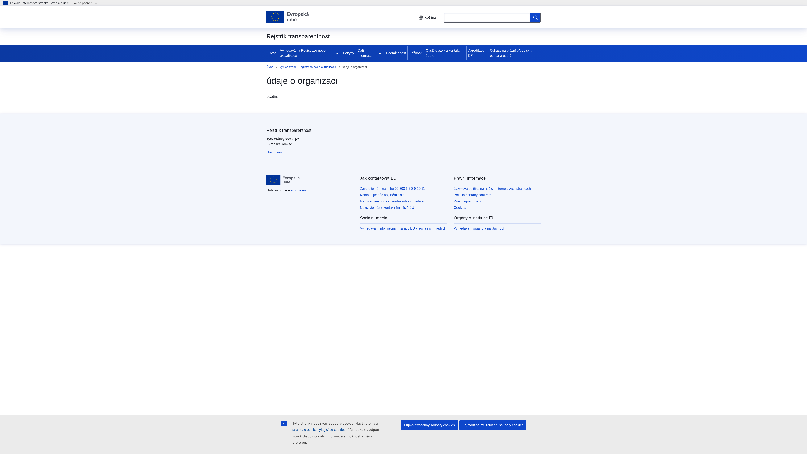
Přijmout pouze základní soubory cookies (492, 425)
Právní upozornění (467, 201)
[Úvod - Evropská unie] (287, 17)
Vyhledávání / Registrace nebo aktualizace (303, 53)
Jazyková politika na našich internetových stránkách (492, 188)
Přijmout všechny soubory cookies (429, 425)
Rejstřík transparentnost (288, 130)
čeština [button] (430, 17)
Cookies (460, 207)
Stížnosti (415, 53)
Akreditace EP (476, 53)
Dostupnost (275, 152)
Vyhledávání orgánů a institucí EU (479, 228)
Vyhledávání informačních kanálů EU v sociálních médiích (403, 228)
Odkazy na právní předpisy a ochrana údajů (511, 53)
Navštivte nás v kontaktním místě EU (387, 207)
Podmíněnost (396, 53)
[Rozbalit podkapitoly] (337, 53)
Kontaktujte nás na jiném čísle (382, 195)
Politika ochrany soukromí (473, 195)
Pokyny (348, 53)
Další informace (365, 53)
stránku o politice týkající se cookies (318, 430)
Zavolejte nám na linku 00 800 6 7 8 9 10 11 (392, 188)
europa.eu (298, 190)
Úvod (272, 53)
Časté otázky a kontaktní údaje (444, 53)
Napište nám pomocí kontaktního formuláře (392, 201)
